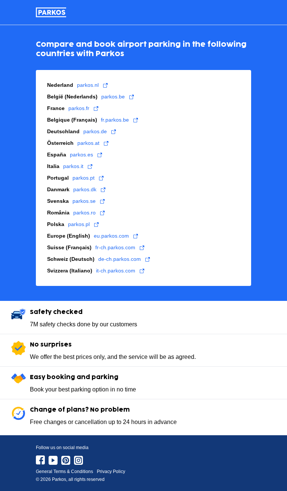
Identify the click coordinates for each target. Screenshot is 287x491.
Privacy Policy (111, 471)
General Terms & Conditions (64, 471)
